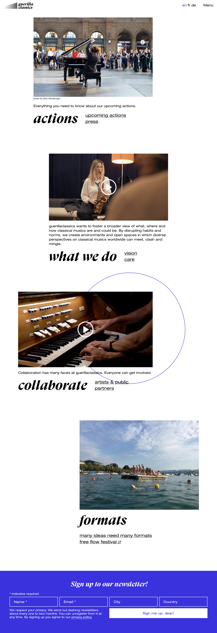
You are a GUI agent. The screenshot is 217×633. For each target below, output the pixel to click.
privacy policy (81, 617)
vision (130, 253)
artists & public (112, 382)
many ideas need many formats (116, 535)
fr (189, 5)
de (193, 5)
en (184, 5)
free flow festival (99, 541)
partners (104, 388)
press (91, 121)
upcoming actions (105, 115)
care (129, 259)
